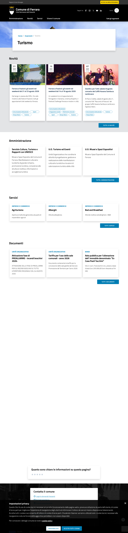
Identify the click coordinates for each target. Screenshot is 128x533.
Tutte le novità (108, 125)
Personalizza (53, 528)
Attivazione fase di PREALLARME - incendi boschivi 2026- (27, 258)
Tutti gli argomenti (112, 18)
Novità (30, 18)
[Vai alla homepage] (12, 10)
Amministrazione (16, 18)
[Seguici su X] (92, 10)
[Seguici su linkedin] (100, 10)
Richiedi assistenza (42, 499)
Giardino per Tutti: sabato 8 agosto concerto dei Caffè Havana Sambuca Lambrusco (99, 91)
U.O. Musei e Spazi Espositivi (99, 149)
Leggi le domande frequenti (45, 496)
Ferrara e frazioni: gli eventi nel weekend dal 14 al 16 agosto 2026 (62, 90)
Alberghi (53, 210)
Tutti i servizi (109, 225)
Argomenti (28, 36)
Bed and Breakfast (94, 210)
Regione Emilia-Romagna (16, 2)
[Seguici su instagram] (89, 10)
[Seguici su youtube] (96, 10)
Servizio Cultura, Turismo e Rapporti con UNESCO (25, 151)
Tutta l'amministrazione (105, 180)
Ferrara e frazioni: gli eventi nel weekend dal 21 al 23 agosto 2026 (25, 90)
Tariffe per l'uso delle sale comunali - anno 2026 (61, 257)
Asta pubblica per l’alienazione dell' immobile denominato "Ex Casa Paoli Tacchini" (99, 258)
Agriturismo (17, 210)
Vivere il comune (53, 18)
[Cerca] (116, 10)
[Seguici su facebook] (85, 10)
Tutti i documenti (108, 282)
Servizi (39, 18)
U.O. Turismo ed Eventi (59, 149)
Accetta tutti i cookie (72, 528)
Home (20, 36)
